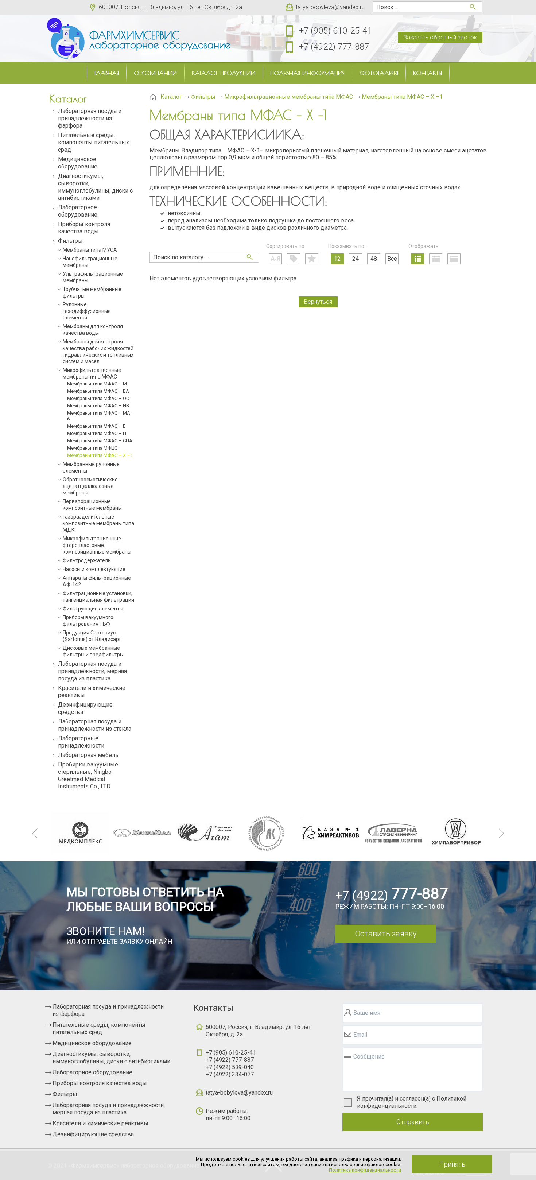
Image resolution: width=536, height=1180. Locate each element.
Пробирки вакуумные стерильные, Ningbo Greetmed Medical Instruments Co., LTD (88, 775)
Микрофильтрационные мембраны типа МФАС (92, 373)
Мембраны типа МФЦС (92, 448)
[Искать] (250, 257)
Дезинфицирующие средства (85, 708)
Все (392, 258)
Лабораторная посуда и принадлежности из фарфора (89, 118)
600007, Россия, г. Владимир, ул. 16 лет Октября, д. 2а (170, 7)
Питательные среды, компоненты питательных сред (93, 142)
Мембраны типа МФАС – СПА (99, 440)
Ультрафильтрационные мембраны (93, 277)
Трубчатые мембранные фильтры (92, 292)
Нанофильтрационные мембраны (90, 262)
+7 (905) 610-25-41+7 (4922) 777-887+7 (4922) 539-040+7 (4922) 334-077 (231, 1063)
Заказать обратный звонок (440, 37)
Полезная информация (307, 73)
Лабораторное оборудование (77, 211)
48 (373, 258)
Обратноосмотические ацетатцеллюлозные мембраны (90, 486)
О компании (155, 73)
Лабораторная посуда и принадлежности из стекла (94, 725)
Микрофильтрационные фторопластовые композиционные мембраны (97, 545)
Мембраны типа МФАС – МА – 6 (101, 416)
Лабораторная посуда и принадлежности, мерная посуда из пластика (92, 671)
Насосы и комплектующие (94, 569)
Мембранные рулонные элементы (91, 467)
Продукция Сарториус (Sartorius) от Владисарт (92, 636)
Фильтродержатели (87, 560)
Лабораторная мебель (88, 755)
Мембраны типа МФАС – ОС (98, 398)
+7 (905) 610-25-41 (335, 31)
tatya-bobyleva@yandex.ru (330, 7)
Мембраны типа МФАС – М (97, 384)
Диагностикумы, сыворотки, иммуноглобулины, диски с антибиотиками (95, 186)
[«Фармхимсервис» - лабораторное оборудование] (66, 39)
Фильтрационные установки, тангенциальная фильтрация (98, 596)
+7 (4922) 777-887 (334, 47)
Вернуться (318, 301)
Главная (106, 73)
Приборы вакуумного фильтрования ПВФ (88, 620)
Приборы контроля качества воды (84, 228)
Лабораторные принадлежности (81, 742)
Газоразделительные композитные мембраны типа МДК (98, 523)
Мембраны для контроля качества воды (93, 329)
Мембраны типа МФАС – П (96, 433)
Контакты (427, 73)
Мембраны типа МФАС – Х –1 (100, 455)
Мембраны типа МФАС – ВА (98, 391)
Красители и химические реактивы (91, 691)
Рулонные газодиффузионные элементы (87, 311)
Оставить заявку (385, 933)
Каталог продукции (223, 73)
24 (355, 258)
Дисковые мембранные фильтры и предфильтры (93, 651)
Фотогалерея (379, 73)
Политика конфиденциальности (365, 1170)
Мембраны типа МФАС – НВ (98, 405)
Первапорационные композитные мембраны (92, 504)
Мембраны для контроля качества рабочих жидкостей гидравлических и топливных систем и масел (98, 351)
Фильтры (70, 240)
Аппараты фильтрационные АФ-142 (97, 581)
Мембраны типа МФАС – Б (96, 426)
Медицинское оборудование (77, 163)
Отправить (412, 1122)
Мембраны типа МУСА (90, 250)
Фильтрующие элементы (93, 609)
